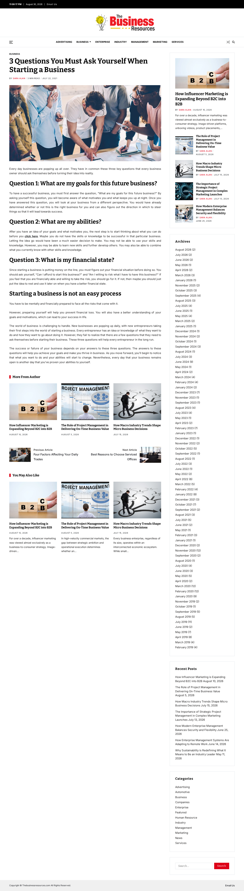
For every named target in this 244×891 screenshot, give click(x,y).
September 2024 (186, 346)
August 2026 (183, 249)
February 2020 (184, 591)
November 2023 (185, 397)
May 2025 (181, 316)
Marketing (160, 41)
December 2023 (185, 392)
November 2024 (185, 336)
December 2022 (185, 438)
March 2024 (183, 377)
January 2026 (184, 280)
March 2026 (183, 275)
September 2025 (185, 295)
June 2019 (181, 627)
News (178, 838)
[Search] (233, 42)
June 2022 (182, 469)
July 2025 (181, 305)
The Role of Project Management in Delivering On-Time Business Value (85, 427)
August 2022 (183, 458)
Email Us (52, 4)
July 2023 (181, 412)
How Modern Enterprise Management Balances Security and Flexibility (211, 210)
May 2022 (181, 474)
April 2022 (181, 479)
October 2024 (184, 341)
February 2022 (184, 489)
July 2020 (181, 565)
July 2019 (181, 622)
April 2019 (181, 637)
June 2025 (182, 311)
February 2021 (184, 535)
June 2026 (182, 260)
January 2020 (184, 596)
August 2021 (183, 514)
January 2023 (184, 433)
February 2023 (184, 428)
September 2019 (185, 611)
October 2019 (183, 606)
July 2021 (181, 520)
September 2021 (185, 509)
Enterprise (102, 41)
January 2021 (183, 540)
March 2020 (183, 586)
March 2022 (183, 484)
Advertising (64, 41)
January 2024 (184, 387)
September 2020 (185, 555)
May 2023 (181, 418)
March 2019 (182, 642)
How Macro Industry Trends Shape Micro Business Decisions (137, 427)
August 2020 (183, 560)
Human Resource (186, 817)
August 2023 (183, 407)
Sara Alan (19, 78)
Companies (182, 802)
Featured (180, 812)
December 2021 (185, 499)
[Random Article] (228, 42)
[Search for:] (193, 867)
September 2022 (185, 453)
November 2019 (185, 601)
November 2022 (185, 443)
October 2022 (184, 448)
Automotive (182, 792)
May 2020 (181, 576)
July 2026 (181, 255)
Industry (120, 41)
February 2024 (184, 382)
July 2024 (181, 356)
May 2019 (181, 632)
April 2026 (181, 270)
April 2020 (181, 581)
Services (178, 41)
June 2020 (182, 571)
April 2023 (181, 423)
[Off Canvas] (11, 42)
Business (82, 41)
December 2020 (185, 545)
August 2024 (183, 351)
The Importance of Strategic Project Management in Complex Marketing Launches (212, 189)
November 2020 (185, 550)
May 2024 (181, 367)
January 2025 (184, 326)
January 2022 (184, 494)
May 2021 (181, 530)
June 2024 (182, 361)
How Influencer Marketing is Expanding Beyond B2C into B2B (30, 427)
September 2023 (185, 402)
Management (140, 41)
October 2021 (183, 504)
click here (31, 236)
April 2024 (181, 372)
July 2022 (181, 463)
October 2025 (184, 290)
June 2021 (181, 525)
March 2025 (183, 321)
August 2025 (183, 300)
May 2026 (181, 265)
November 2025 (185, 285)
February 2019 (184, 647)
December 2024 (185, 331)
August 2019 (183, 616)
